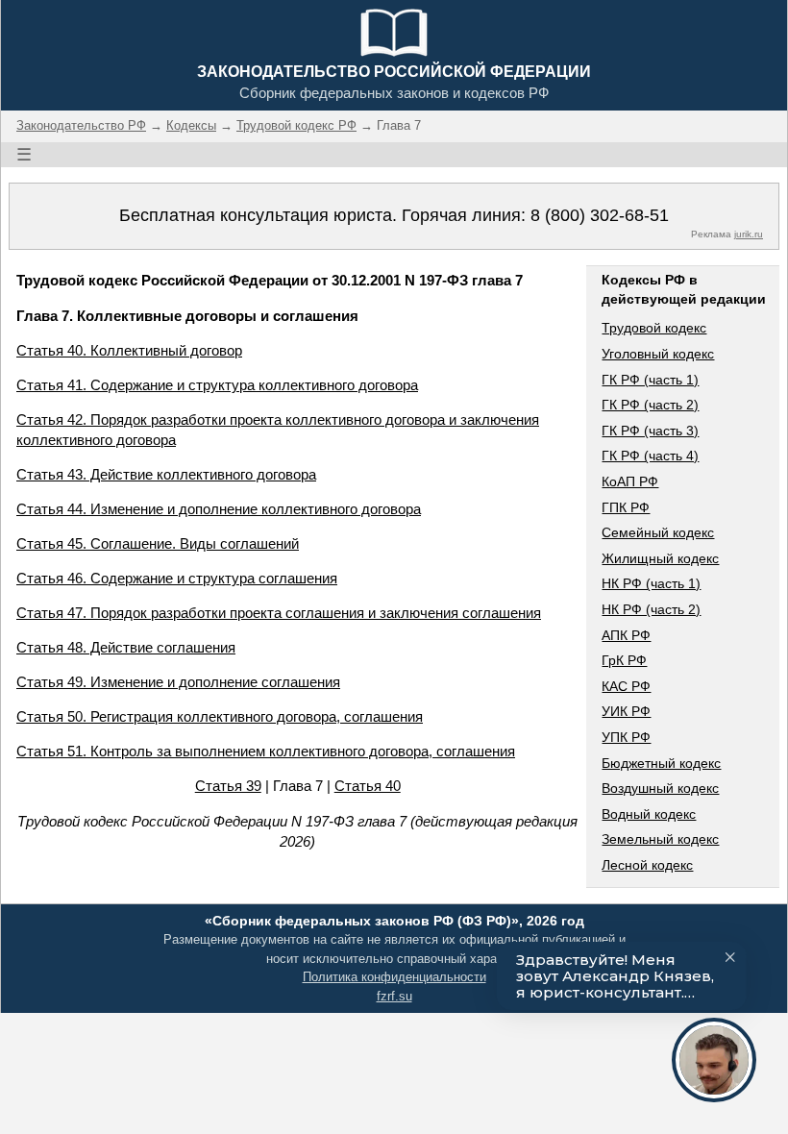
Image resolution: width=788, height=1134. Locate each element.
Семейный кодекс (658, 532)
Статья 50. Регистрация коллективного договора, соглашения (219, 716)
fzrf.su (394, 996)
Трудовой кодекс (654, 327)
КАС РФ (626, 686)
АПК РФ (626, 635)
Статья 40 (367, 785)
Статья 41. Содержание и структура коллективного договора (217, 385)
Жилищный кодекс (660, 558)
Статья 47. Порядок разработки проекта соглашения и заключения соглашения (278, 612)
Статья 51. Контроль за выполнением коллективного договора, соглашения (265, 751)
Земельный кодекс (660, 839)
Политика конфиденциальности (394, 977)
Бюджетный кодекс (661, 763)
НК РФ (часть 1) (651, 583)
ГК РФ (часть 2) (650, 404)
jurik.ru (748, 234)
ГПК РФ (626, 507)
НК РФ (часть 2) (651, 609)
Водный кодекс (649, 814)
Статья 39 (228, 785)
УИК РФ (626, 711)
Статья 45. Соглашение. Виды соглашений (157, 543)
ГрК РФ (624, 660)
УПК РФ (626, 737)
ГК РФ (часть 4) (650, 455)
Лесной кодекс (647, 865)
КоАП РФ (630, 481)
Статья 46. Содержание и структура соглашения (176, 578)
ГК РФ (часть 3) (650, 430)
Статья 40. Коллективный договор (129, 350)
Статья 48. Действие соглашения (125, 647)
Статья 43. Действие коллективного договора (166, 474)
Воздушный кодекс (660, 788)
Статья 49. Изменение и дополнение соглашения (178, 682)
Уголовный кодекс (658, 353)
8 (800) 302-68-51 (599, 215)
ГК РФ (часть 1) (650, 379)
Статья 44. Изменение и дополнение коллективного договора (218, 509)
